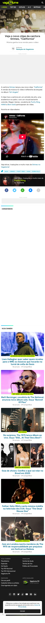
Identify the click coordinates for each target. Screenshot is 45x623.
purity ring (21, 171)
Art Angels (14, 92)
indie (6, 171)
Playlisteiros (5, 561)
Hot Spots (4, 566)
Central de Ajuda (27, 561)
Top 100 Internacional (8, 571)
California (38, 87)
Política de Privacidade (30, 566)
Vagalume (10, 3)
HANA (3, 104)
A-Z (29, 7)
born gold (36, 171)
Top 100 (13, 7)
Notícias (37, 7)
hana (28, 171)
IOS (31, 583)
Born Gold (12, 104)
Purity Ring (35, 102)
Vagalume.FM (5, 574)
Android (36, 583)
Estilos (22, 7)
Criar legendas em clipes (9, 585)
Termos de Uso (27, 564)
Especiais (4, 564)
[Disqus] (22, 240)
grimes (12, 171)
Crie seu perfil (5, 580)
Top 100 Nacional (6, 569)
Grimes (12, 87)
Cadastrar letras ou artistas (10, 583)
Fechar (22, 611)
